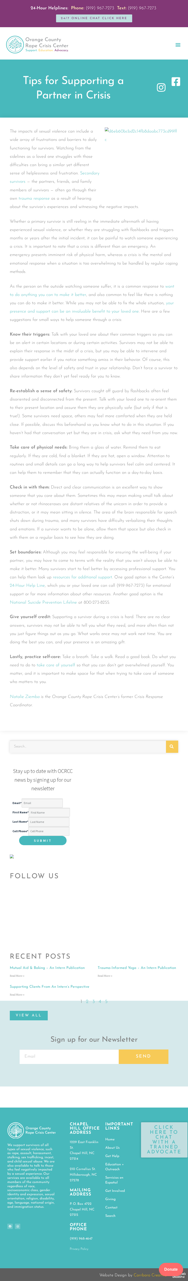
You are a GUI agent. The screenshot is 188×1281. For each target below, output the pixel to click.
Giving (110, 1199)
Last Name (20, 822)
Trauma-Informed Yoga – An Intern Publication (137, 968)
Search (110, 1216)
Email (17, 803)
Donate (171, 1269)
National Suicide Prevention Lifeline (43, 602)
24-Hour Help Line (27, 586)
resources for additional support (82, 577)
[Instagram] (17, 1226)
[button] (178, 44)
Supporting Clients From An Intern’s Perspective (49, 987)
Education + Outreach (114, 1167)
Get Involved (115, 1191)
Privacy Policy (79, 1249)
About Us (112, 1148)
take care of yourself (56, 665)
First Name (20, 812)
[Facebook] (10, 1226)
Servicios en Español (114, 1180)
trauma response (34, 198)
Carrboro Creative (150, 1275)
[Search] (172, 747)
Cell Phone (20, 831)
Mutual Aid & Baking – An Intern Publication (47, 968)
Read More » (17, 975)
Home (110, 1139)
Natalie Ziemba (25, 697)
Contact (111, 1207)
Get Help (112, 1156)
